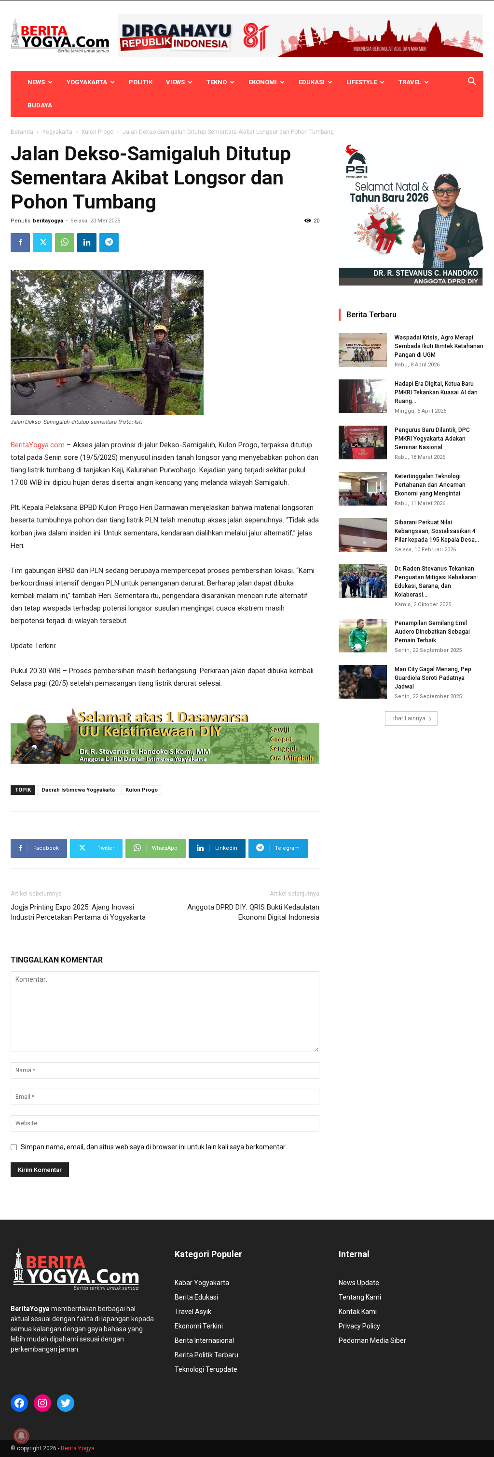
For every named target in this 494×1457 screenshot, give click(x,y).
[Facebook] (20, 242)
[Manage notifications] (21, 1436)
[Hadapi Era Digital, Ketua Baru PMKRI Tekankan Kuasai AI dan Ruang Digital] (363, 396)
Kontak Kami (358, 1311)
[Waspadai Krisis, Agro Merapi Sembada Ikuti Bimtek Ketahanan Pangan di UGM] (363, 350)
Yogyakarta (87, 82)
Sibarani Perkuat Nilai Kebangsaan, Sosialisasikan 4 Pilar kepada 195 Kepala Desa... (437, 531)
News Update (359, 1283)
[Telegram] (109, 242)
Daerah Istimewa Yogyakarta (78, 790)
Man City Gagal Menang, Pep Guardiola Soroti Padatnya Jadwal (433, 678)
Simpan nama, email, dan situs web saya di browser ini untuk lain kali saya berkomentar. (154, 1147)
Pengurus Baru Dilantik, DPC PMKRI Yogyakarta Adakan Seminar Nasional (432, 439)
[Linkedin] (86, 242)
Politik (140, 82)
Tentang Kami (360, 1297)
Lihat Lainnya (407, 718)
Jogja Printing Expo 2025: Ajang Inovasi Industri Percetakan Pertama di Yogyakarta (78, 912)
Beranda (22, 132)
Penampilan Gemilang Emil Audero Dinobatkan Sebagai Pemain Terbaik (432, 632)
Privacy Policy (359, 1326)
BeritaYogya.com (38, 445)
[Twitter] (42, 242)
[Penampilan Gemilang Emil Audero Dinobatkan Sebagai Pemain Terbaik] (363, 635)
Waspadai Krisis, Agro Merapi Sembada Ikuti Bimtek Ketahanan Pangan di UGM (439, 346)
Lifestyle (361, 82)
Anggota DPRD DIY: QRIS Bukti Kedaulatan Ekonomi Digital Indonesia (253, 912)
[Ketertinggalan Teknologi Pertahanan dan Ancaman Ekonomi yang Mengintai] (363, 489)
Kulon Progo (97, 132)
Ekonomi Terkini (199, 1326)
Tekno (216, 82)
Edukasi (312, 82)
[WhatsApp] (64, 242)
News (36, 82)
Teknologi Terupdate (206, 1369)
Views (175, 82)
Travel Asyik (193, 1311)
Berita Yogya (78, 1448)
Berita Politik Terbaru (206, 1355)
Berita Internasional (204, 1340)
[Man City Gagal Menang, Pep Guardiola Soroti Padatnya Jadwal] (363, 682)
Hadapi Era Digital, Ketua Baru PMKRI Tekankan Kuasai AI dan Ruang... (436, 392)
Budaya (39, 105)
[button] (471, 83)
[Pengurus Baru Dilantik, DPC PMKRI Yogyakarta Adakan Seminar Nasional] (363, 442)
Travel (409, 82)
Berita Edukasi (196, 1297)
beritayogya (48, 221)
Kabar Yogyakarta (202, 1283)
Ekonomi (262, 82)
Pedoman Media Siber (372, 1340)
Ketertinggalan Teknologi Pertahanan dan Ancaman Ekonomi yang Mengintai (430, 485)
